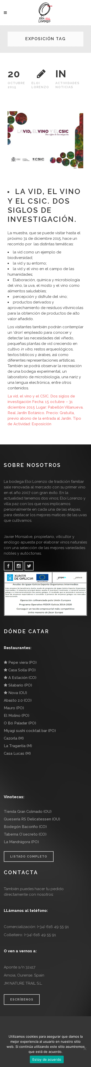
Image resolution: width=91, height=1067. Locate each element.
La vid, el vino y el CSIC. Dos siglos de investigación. (44, 205)
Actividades (67, 83)
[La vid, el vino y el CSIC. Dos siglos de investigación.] (45, 140)
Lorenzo (40, 87)
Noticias (64, 87)
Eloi (35, 83)
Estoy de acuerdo (46, 1059)
